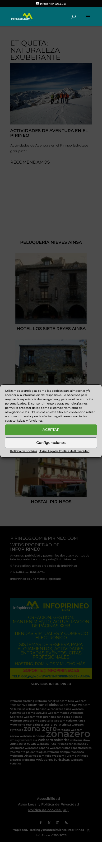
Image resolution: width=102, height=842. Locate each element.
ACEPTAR (51, 429)
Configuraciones (51, 442)
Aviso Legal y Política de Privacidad (64, 451)
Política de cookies (23, 451)
